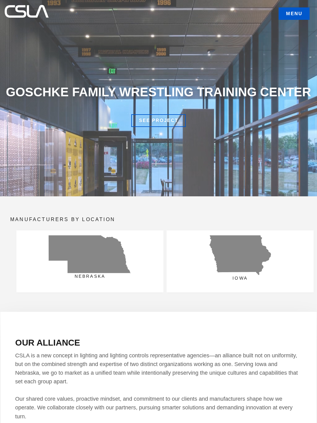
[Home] (29, 10)
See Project (158, 120)
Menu (294, 13)
